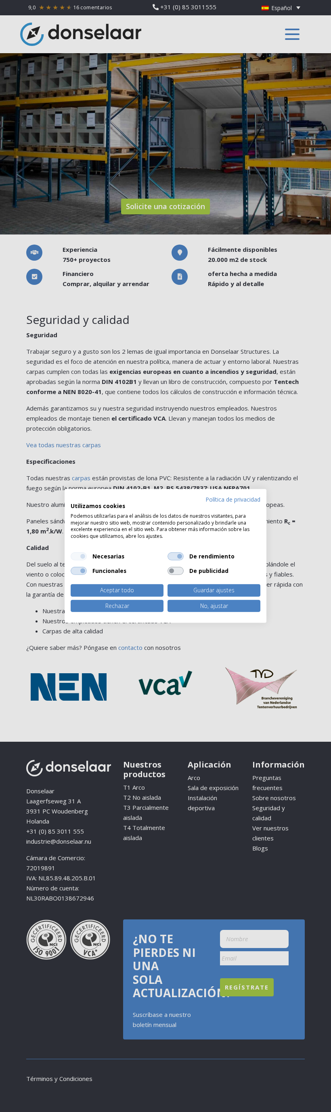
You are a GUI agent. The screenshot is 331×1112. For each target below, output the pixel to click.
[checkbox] (79, 556)
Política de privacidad (232, 499)
